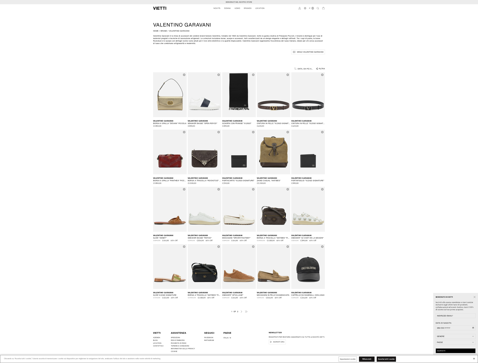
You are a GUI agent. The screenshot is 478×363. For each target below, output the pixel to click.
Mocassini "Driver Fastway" (236, 238)
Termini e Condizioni (180, 346)
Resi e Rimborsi (178, 340)
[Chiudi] (475, 297)
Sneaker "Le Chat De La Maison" (307, 238)
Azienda (156, 337)
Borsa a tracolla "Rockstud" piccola (204, 180)
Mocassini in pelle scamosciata (273, 295)
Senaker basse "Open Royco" (202, 123)
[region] (239, 359)
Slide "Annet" (160, 238)
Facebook (208, 337)
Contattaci (158, 346)
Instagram (209, 340)
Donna (227, 8)
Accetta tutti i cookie (386, 359)
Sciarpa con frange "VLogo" (236, 123)
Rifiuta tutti (366, 359)
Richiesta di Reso (178, 343)
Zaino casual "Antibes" (269, 180)
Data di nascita (443, 323)
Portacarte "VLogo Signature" (238, 180)
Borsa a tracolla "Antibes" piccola (273, 238)
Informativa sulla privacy (183, 349)
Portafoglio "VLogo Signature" (307, 180)
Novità (216, 8)
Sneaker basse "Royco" (200, 238)
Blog (155, 340)
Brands (247, 8)
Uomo (237, 8)
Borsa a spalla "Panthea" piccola (170, 180)
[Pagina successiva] (241, 311)
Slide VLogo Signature (164, 295)
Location (157, 343)
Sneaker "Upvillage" (232, 295)
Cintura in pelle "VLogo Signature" (273, 123)
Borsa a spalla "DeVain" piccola (169, 123)
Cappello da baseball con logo (307, 295)
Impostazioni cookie (348, 359)
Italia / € (227, 338)
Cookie (174, 351)
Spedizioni (175, 337)
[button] (217, 8)
